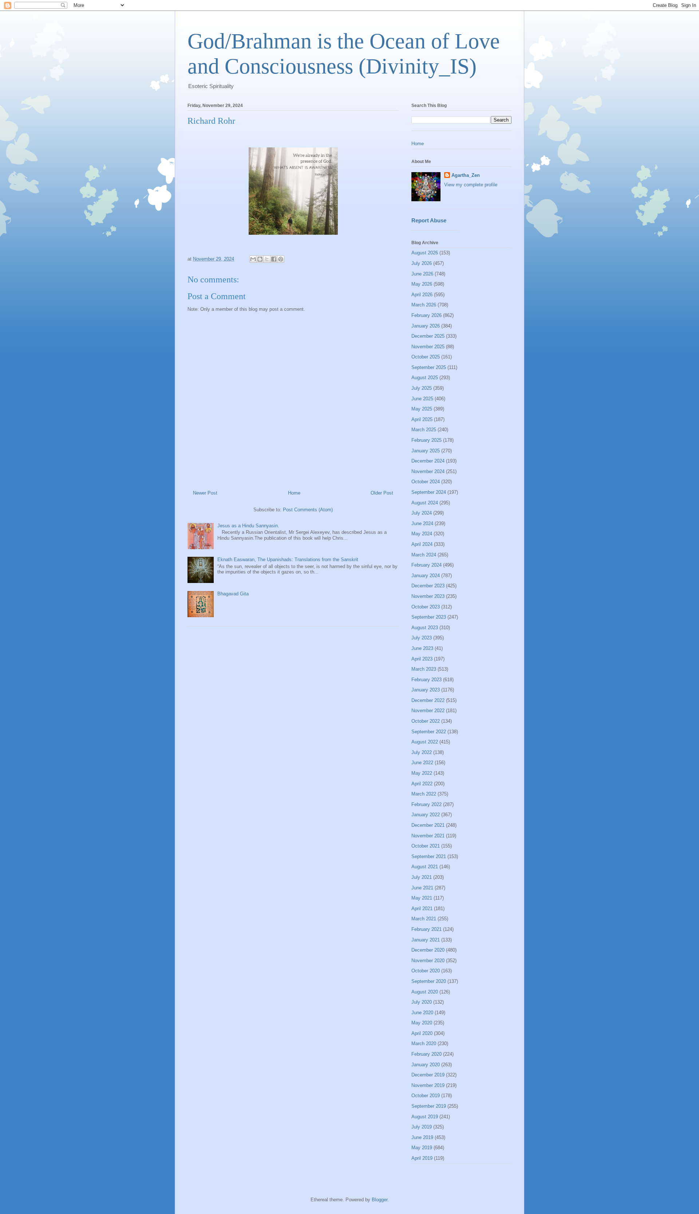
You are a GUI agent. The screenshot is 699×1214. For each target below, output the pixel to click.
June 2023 (422, 648)
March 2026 (423, 305)
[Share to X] (266, 259)
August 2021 (424, 866)
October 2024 (425, 481)
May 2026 (421, 284)
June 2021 (422, 887)
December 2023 (428, 585)
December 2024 (428, 461)
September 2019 (428, 1106)
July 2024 (421, 513)
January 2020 (425, 1064)
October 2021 (425, 846)
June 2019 (422, 1137)
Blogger (379, 1199)
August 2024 (424, 502)
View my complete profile (470, 184)
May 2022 (421, 773)
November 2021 (428, 835)
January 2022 (425, 814)
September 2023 (428, 617)
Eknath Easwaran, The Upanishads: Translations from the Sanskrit (287, 559)
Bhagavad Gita (233, 593)
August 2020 (424, 992)
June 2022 (422, 762)
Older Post (382, 493)
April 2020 (422, 1033)
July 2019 (421, 1127)
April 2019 (422, 1158)
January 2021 (425, 940)
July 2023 (421, 637)
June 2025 (422, 398)
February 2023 (426, 679)
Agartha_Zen (465, 175)
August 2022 (424, 742)
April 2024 (422, 544)
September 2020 (428, 981)
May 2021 (421, 898)
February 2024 (426, 565)
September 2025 (428, 367)
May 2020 (421, 1022)
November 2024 (428, 471)
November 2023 (428, 596)
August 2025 (424, 377)
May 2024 (421, 533)
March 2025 (423, 429)
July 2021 (421, 877)
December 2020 (428, 950)
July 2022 (421, 752)
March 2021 (423, 918)
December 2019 (428, 1075)
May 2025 (421, 409)
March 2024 (423, 555)
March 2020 (423, 1043)
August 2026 (424, 252)
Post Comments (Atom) (308, 509)
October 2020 (425, 970)
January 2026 (425, 326)
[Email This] (253, 259)
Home (294, 493)
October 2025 (425, 357)
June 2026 (422, 274)
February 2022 (426, 804)
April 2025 (422, 419)
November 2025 (428, 346)
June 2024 (422, 523)
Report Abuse (428, 220)
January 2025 (425, 450)
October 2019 (425, 1095)
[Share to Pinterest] (280, 259)
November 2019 (428, 1085)
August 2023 (424, 627)
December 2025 (428, 336)
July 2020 (421, 1002)
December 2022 (428, 700)
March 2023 (423, 669)
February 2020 (426, 1054)
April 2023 (422, 659)
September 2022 (428, 731)
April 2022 (422, 783)
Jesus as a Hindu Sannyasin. (248, 525)
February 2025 (426, 440)
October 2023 (425, 607)
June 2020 (422, 1012)
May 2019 (421, 1147)
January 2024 (425, 575)
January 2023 (425, 690)
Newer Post (205, 493)
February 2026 (426, 315)
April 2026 (422, 294)
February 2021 (426, 929)
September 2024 (428, 492)
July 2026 (421, 263)
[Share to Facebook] (273, 259)
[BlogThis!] (260, 259)
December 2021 (428, 825)
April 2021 (422, 908)
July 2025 (421, 388)
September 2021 (428, 856)
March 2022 (423, 794)
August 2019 (424, 1116)
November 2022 (428, 710)
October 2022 (425, 721)
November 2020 (428, 960)
